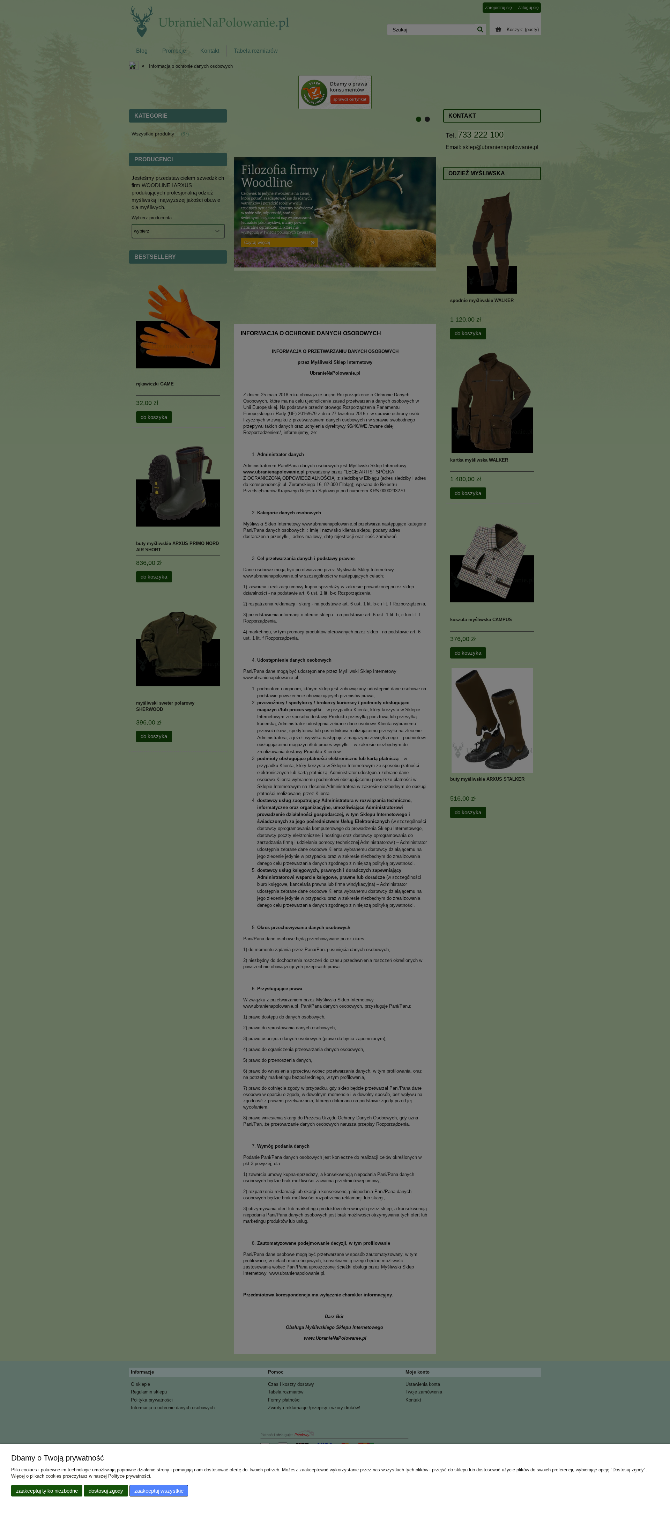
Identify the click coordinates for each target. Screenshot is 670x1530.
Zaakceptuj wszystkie (159, 1491)
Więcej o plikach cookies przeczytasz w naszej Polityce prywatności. (81, 1476)
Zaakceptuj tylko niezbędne (47, 1491)
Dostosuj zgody (106, 1491)
